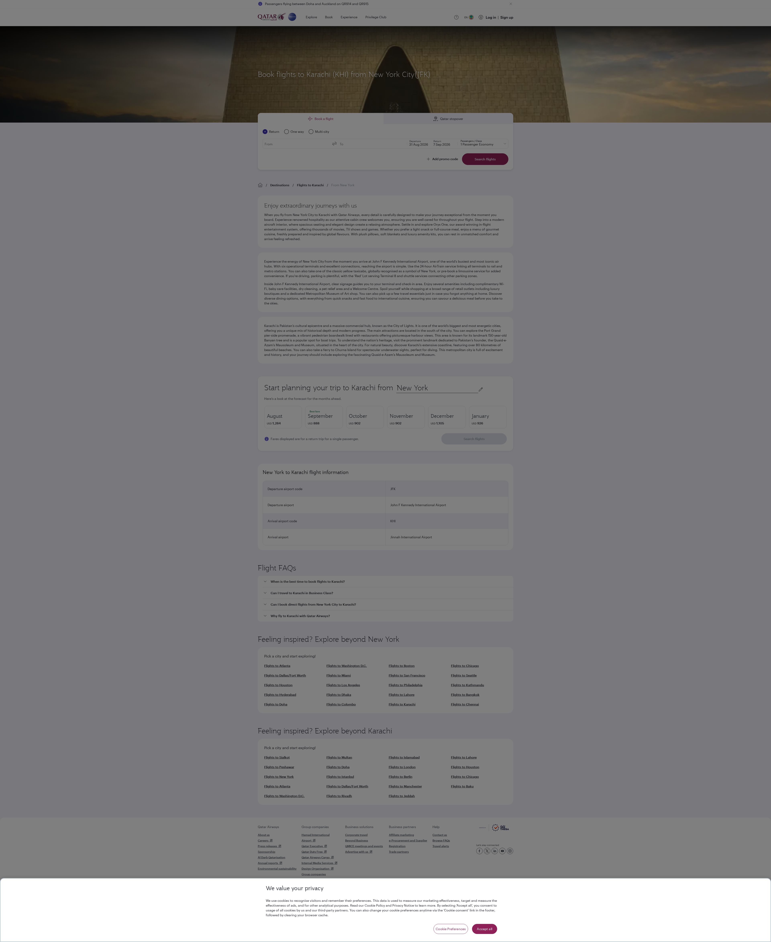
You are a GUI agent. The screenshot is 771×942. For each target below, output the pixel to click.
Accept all (484, 929)
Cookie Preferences (451, 929)
